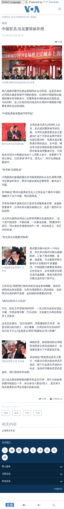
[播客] (54, 450)
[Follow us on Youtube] (12, 450)
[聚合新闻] (47, 450)
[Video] (24, 505)
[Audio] (39, 505)
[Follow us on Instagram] (26, 450)
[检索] (53, 505)
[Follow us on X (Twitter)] (5, 450)
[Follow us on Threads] (33, 450)
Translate (54, 2)
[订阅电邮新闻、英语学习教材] (5, 457)
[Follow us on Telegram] (40, 450)
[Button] (58, 42)
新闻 (4, 23)
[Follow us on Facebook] (19, 450)
